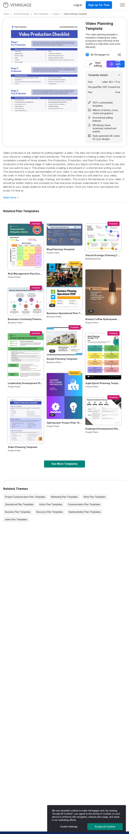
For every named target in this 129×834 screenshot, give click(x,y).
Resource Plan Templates (49, 512)
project (56, 14)
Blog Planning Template (61, 249)
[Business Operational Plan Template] (64, 286)
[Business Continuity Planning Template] (26, 301)
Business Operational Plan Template (64, 313)
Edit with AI (118, 64)
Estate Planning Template (62, 359)
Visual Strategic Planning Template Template (103, 255)
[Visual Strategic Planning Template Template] (103, 237)
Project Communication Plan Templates (25, 496)
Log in (78, 5)
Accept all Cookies (105, 826)
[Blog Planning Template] (64, 234)
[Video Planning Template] (26, 420)
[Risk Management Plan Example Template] (26, 247)
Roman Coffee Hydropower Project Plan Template (103, 319)
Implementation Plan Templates (85, 512)
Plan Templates (41, 14)
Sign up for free (98, 5)
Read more (11, 197)
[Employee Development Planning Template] (103, 411)
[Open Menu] (122, 5)
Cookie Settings (69, 826)
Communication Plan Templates (84, 504)
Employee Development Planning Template (103, 428)
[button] (95, 64)
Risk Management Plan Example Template (26, 273)
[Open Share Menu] (119, 54)
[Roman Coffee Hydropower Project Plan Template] (103, 292)
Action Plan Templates (50, 504)
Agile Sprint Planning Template (103, 383)
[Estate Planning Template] (64, 341)
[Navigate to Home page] (17, 5)
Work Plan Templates (95, 496)
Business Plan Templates (18, 512)
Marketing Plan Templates (64, 496)
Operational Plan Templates (19, 504)
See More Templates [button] (64, 463)
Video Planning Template (22, 447)
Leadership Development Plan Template (26, 383)
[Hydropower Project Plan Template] (64, 396)
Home (6, 14)
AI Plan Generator (21, 14)
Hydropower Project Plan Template (64, 422)
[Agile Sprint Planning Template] (103, 356)
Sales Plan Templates (16, 519)
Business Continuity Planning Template (26, 319)
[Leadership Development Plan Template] (26, 356)
